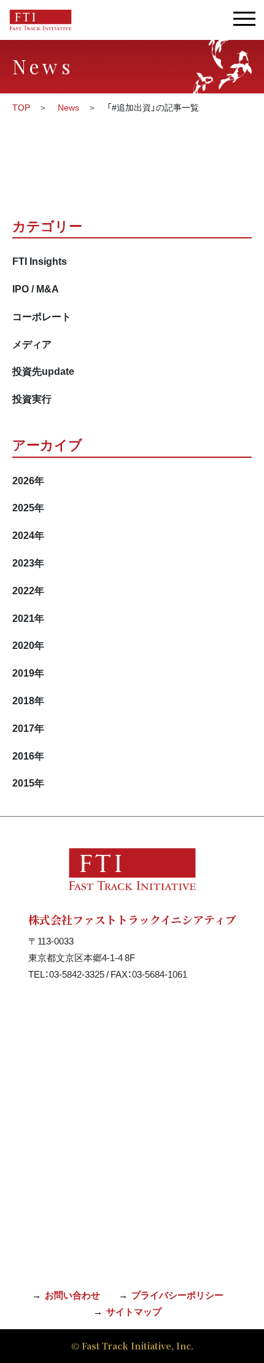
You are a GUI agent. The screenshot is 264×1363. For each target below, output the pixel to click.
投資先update (43, 370)
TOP (21, 107)
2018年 (28, 700)
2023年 (28, 562)
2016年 (28, 755)
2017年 (28, 727)
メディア (32, 343)
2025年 (28, 507)
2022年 (28, 590)
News (68, 107)
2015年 (28, 782)
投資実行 (32, 398)
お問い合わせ (72, 1295)
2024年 (28, 534)
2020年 (28, 644)
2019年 (28, 672)
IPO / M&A (35, 288)
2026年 (28, 480)
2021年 (28, 617)
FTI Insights (39, 260)
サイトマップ (133, 1311)
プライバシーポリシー (177, 1295)
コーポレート (41, 315)
